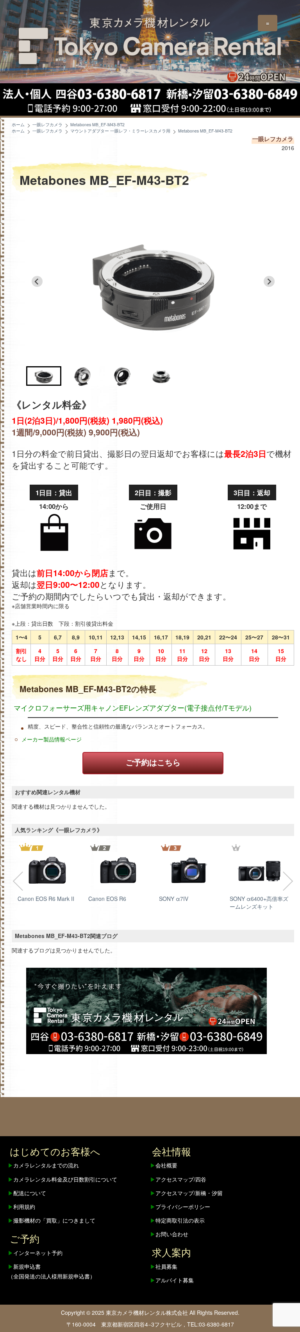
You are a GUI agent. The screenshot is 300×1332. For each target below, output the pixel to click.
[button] (43, 376)
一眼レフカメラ (272, 138)
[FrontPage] (146, 1010)
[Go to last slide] (37, 281)
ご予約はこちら (153, 762)
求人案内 (171, 1252)
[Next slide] (269, 281)
